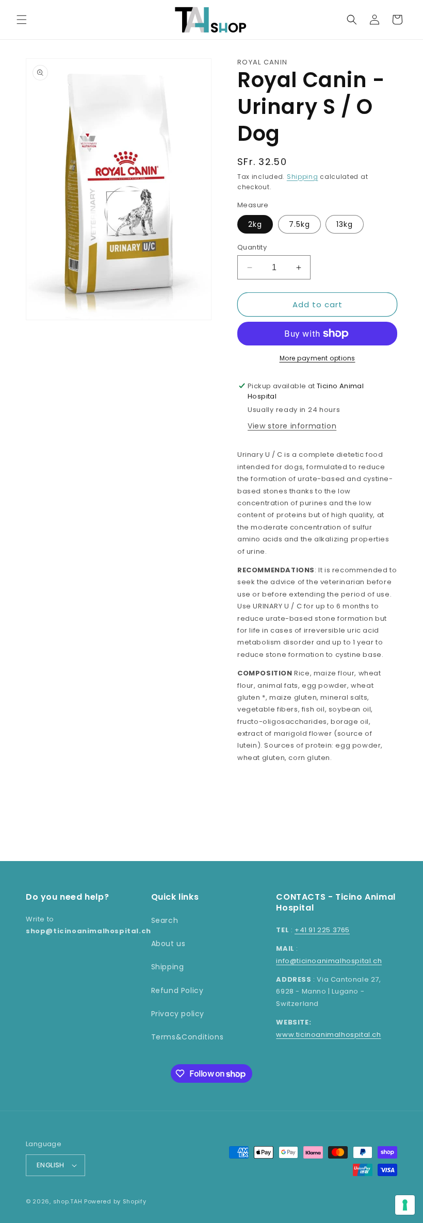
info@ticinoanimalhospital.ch (329, 961)
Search (164, 920)
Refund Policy (177, 990)
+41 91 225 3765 (322, 930)
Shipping (302, 176)
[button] (21, 19)
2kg (255, 224)
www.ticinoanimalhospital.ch (328, 1034)
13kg (344, 224)
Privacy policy (177, 1014)
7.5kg (299, 224)
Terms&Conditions (187, 1037)
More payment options (317, 358)
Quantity (252, 247)
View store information (292, 426)
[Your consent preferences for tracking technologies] (405, 1205)
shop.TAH (68, 1201)
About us (168, 943)
